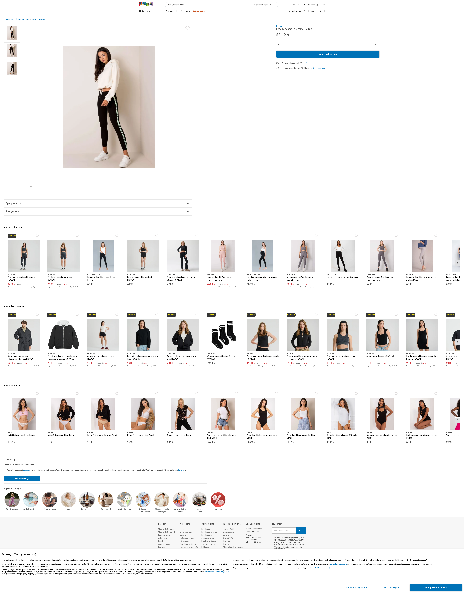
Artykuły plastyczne (30, 509)
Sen (68, 509)
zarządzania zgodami (338, 564)
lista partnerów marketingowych (217, 572)
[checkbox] (272, 537)
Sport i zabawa (12, 509)
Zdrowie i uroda (87, 509)
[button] (275, 4)
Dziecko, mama (50, 509)
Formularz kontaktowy (254, 529)
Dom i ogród (106, 509)
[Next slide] (189, 107)
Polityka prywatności (323, 568)
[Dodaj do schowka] (186, 27)
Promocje (218, 509)
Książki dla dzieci (124, 509)
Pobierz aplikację (311, 5)
